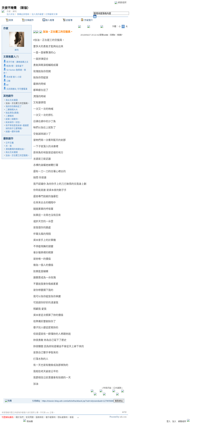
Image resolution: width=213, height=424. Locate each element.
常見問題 (30, 417)
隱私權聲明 (63, 417)
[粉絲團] (24, 420)
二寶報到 (10, 116)
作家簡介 (88, 20)
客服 (72, 417)
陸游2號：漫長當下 (14, 66)
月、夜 (9, 146)
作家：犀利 (12, 11)
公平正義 (10, 143)
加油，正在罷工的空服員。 (18, 155)
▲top (124, 412)
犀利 (17, 50)
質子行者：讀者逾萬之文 (17, 62)
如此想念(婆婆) (12, 113)
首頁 (11, 20)
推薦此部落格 (23, 14)
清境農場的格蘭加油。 (16, 149)
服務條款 (40, 417)
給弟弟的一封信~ (13, 122)
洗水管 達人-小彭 (13, 77)
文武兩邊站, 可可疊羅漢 (16, 89)
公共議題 (117, 388)
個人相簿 (49, 20)
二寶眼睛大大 (12, 109)
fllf (7, 85)
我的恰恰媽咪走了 (14, 106)
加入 (174, 421)
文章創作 (29, 20)
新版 (24, 8)
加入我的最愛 (38, 14)
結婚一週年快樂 (13, 131)
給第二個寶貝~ (12, 119)
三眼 (8, 81)
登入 (169, 421)
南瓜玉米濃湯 (12, 100)
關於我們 (20, 417)
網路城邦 (122, 2)
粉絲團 (30, 421)
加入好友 (11, 14)
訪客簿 (69, 20)
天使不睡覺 (9, 8)
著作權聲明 (51, 417)
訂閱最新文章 (52, 14)
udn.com (123, 417)
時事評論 (107, 388)
